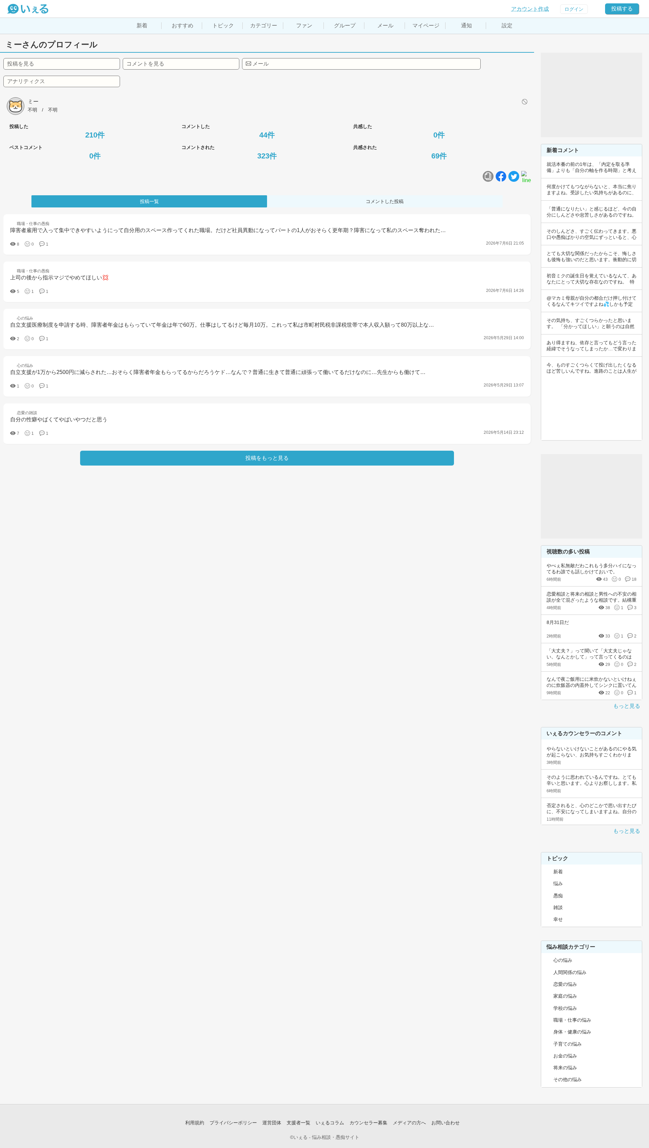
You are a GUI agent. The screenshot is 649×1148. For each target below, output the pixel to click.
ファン (304, 25)
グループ (345, 25)
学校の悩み (565, 1008)
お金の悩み (565, 1055)
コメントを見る (145, 64)
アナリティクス (26, 81)
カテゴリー (263, 25)
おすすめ (182, 25)
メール (385, 25)
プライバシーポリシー (233, 1122)
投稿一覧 (149, 201)
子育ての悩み (567, 1044)
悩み (558, 883)
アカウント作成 (530, 9)
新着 (142, 25)
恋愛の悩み (565, 984)
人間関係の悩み (569, 972)
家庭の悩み (565, 996)
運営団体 (271, 1122)
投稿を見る (20, 64)
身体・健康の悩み (572, 1031)
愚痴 (558, 895)
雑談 (558, 907)
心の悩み (562, 960)
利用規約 (194, 1122)
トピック (223, 25)
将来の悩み (565, 1067)
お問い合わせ (445, 1122)
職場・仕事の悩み (572, 1020)
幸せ (558, 919)
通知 (466, 25)
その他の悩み (567, 1079)
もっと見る (626, 706)
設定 (507, 25)
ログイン (573, 9)
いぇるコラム (330, 1122)
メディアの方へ (409, 1122)
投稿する (622, 8)
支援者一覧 (298, 1122)
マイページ (425, 25)
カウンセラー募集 (368, 1122)
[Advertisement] (591, 95)
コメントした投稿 (385, 201)
